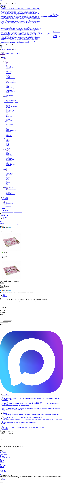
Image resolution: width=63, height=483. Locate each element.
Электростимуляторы (9, 12)
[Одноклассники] (2, 227)
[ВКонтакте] (0, 227)
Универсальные (26, 20)
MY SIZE (6, 18)
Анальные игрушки (19, 10)
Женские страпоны (11, 11)
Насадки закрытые (31, 23)
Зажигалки (12, 22)
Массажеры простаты (23, 14)
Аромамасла (6, 22)
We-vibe (27, 9)
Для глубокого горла (7, 21)
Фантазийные (28, 28)
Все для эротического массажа (7, 33)
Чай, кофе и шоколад (26, 42)
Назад (5, 58)
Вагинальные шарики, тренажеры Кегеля (28, 10)
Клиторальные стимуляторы (18, 11)
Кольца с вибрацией (25, 23)
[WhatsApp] (7, 227)
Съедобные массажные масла (19, 20)
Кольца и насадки (20, 33)
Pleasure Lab (33, 18)
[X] (4, 227)
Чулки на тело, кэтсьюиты (33, 16)
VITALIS (12, 18)
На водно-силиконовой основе (22, 38)
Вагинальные (10, 37)
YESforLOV (6, 37)
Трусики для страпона (29, 21)
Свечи (31, 22)
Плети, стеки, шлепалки (6, 9)
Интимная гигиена (16, 12)
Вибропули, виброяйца (4, 11)
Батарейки (35, 33)
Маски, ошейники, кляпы (31, 8)
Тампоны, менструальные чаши (29, 12)
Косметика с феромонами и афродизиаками (15, 13)
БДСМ (16, 8)
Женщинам (14, 10)
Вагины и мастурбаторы (16, 14)
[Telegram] (10, 227)
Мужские (10, 10)
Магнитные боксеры (30, 15)
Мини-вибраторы (26, 11)
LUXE (39, 17)
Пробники (8, 20)
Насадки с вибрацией (4, 42)
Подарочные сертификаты (26, 17)
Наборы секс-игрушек (30, 33)
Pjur (3, 21)
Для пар (34, 14)
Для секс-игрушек (20, 37)
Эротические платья (9, 17)
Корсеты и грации (24, 15)
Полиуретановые (17, 18)
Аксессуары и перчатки (6, 15)
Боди (11, 15)
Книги (17, 22)
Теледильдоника (35, 22)
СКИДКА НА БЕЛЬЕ (4, 8)
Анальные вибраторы (22, 9)
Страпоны (12, 21)
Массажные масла (14, 38)
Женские (7, 10)
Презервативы (32, 17)
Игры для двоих (14, 33)
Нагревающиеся (10, 28)
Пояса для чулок (13, 16)
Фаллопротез (16, 21)
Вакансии (57, 14)
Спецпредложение (20, 42)
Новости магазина (4, 432)
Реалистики (15, 28)
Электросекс (3, 23)
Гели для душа (21, 12)
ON (30, 18)
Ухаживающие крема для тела (34, 20)
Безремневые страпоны (36, 21)
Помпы (30, 11)
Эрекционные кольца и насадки (10, 23)
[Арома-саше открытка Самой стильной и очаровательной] (11, 250)
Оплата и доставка (3, 451)
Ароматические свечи (11, 8)
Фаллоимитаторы (3, 12)
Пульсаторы (33, 11)
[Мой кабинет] (0, 43)
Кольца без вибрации (18, 23)
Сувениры (2, 22)
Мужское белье (36, 15)
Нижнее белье (8, 123)
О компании (6, 202)
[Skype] (8, 227)
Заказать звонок (2, 54)
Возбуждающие (14, 37)
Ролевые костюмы (19, 16)
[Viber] (6, 227)
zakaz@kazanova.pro (4, 215)
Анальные (2, 37)
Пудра (7, 13)
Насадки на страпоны (22, 21)
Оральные (4, 20)
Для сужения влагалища (27, 37)
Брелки (9, 22)
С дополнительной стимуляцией (25, 18)
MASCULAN (3, 18)
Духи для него (24, 13)
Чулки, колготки (3, 17)
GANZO (36, 17)
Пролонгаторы (12, 20)
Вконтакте (5, 217)
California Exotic (31, 9)
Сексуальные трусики (25, 16)
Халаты (38, 16)
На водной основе (30, 38)
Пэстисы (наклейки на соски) (17, 17)
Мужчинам (10, 14)
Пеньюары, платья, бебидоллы (5, 16)
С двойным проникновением (12, 42)
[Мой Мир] (3, 227)
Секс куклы (31, 14)
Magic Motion (5, 28)
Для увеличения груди (34, 37)
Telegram (4, 218)
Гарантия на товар (3, 452)
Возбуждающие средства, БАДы (11, 82)
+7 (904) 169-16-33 (3, 5)
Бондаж (18, 8)
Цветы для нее (33, 28)
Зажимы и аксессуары (23, 8)
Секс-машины (12, 9)
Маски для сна (23, 22)
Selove (2, 28)
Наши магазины (3, 214)
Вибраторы (17, 9)
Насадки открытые (37, 23)
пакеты (29, 22)
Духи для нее (29, 13)
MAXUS (9, 18)
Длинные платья (14, 15)
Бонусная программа (56, 18)
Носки (27, 22)
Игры (15, 22)
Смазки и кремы (37, 18)
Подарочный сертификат (55, 17)
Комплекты (19, 15)
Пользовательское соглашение (56, 16)
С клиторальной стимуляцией (21, 28)
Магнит (19, 22)
